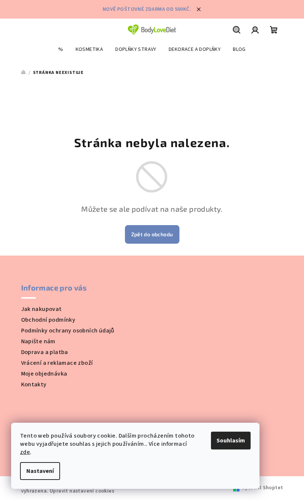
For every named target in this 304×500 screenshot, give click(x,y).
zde (25, 452)
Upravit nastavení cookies (82, 491)
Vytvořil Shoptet (262, 487)
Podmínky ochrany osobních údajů (68, 331)
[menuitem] (60, 49)
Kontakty (34, 384)
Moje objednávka (44, 374)
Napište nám (38, 341)
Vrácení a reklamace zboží (57, 363)
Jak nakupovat (41, 309)
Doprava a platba (44, 352)
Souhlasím (231, 440)
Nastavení (40, 471)
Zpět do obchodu (152, 234)
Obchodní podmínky (48, 320)
